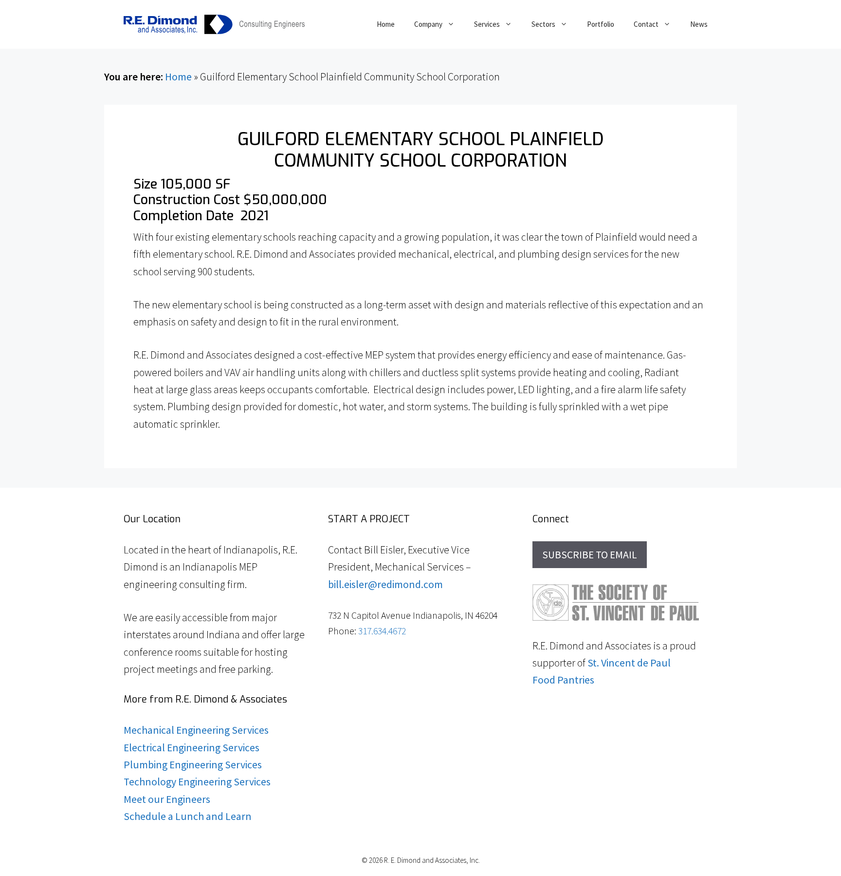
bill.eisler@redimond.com (385, 584)
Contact (646, 24)
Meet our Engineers (167, 799)
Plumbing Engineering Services (193, 764)
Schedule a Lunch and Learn (188, 816)
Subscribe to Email (589, 554)
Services (487, 24)
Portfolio (600, 24)
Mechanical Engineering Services (196, 730)
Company (428, 24)
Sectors (543, 24)
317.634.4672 (382, 631)
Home (386, 24)
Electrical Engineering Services (191, 747)
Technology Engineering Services (197, 781)
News (699, 24)
